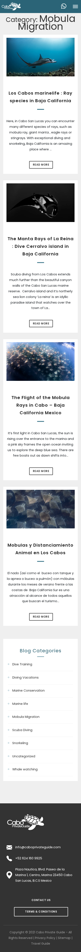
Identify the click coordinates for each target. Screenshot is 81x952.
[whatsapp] (65, 6)
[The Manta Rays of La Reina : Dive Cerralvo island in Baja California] (40, 202)
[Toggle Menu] (75, 6)
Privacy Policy (45, 938)
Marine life (20, 704)
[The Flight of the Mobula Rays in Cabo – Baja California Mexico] (40, 362)
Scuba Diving (22, 730)
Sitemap (64, 938)
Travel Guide (40, 943)
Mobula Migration (26, 717)
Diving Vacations (25, 677)
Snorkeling (20, 743)
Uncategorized (23, 756)
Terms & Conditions (41, 911)
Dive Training (22, 664)
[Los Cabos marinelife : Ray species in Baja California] (40, 57)
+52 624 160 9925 (28, 858)
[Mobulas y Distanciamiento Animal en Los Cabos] (40, 509)
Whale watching (25, 769)
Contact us (41, 900)
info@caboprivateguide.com (38, 847)
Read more (41, 164)
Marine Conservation (28, 690)
